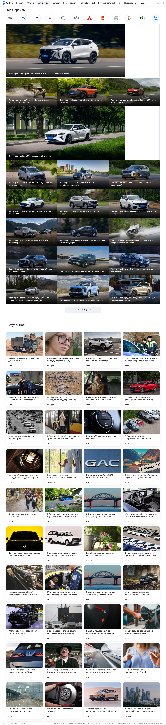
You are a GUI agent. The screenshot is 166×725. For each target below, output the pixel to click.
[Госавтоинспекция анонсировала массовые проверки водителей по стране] (141, 350)
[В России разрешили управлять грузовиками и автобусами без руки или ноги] (63, 506)
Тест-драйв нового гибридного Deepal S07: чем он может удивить (134, 101)
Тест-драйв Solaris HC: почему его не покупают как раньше (133, 270)
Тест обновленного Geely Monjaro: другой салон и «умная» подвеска (31, 270)
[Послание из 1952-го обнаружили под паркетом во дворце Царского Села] (63, 389)
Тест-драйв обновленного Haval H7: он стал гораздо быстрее (80, 212)
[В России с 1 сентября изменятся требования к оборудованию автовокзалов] (63, 428)
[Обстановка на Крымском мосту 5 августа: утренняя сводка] (102, 506)
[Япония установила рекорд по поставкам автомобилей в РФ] (63, 622)
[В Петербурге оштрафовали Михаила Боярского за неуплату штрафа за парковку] (63, 661)
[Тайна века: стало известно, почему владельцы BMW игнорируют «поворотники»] (24, 661)
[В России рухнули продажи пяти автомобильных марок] (102, 350)
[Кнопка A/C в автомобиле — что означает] (102, 428)
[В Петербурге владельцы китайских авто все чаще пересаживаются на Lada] (141, 583)
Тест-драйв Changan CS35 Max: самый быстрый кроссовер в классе (40, 74)
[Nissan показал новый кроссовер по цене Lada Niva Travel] (24, 544)
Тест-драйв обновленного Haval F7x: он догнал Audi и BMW (30, 212)
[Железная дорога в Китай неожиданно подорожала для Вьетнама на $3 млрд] (24, 583)
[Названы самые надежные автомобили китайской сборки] (141, 389)
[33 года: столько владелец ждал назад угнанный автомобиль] (24, 389)
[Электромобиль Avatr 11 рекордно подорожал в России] (102, 700)
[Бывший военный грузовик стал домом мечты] (24, 350)
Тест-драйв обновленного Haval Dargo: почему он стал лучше (30, 183)
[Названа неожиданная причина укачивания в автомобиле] (102, 389)
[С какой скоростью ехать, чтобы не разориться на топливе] (102, 661)
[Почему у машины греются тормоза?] (63, 700)
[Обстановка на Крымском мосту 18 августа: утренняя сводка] (102, 583)
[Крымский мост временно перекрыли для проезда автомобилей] (24, 700)
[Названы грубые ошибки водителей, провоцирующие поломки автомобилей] (102, 622)
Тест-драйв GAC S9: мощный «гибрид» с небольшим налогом (78, 183)
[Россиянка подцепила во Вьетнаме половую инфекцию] (63, 467)
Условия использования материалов (88, 723)
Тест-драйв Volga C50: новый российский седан (31, 156)
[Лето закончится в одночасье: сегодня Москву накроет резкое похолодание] (141, 700)
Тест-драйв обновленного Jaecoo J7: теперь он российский (132, 183)
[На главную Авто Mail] (9, 3)
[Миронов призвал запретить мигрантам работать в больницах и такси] (63, 583)
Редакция (69, 723)
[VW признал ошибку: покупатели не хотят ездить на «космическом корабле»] (141, 506)
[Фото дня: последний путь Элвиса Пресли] (24, 428)
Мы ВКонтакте (59, 723)
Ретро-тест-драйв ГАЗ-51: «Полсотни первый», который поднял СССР (30, 101)
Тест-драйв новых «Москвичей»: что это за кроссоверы (28, 241)
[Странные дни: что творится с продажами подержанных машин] (141, 544)
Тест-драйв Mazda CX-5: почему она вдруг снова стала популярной (82, 241)
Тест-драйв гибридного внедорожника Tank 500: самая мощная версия (133, 299)
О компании (13, 723)
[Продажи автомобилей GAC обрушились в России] (102, 467)
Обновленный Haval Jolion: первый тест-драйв (81, 300)
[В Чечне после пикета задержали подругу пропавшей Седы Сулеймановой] (63, 350)
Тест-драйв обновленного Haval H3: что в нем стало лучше (81, 101)
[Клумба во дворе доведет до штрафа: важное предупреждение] (102, 544)
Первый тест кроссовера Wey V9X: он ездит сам (82, 271)
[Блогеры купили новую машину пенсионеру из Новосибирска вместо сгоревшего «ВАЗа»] (63, 544)
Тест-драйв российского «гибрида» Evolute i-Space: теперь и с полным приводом (30, 299)
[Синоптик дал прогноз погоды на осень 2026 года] (24, 506)
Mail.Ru (5, 723)
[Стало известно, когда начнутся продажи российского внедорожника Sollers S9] (24, 622)
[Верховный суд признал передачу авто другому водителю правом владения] (24, 467)
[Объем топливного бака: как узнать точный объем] (141, 622)
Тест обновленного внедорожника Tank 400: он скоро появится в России (133, 241)
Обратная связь (108, 723)
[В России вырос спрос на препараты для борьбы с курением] (141, 661)
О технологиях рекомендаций (126, 723)
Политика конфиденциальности (150, 723)
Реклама (23, 723)
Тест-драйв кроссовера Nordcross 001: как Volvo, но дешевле (133, 212)
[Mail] (3, 3)
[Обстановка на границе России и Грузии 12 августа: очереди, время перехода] (141, 467)
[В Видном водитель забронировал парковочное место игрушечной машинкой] (141, 428)
